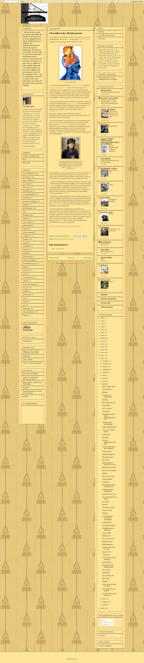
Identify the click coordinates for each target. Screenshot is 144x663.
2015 (102, 347)
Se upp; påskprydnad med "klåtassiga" (108, 447)
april (104, 384)
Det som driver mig (108, 476)
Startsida (71, 258)
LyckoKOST (26, 246)
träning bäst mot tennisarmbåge (107, 423)
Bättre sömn (105, 578)
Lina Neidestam (106, 242)
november (106, 364)
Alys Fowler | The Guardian (109, 98)
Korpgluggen (105, 227)
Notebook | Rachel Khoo (108, 299)
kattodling (105, 400)
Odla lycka (102, 39)
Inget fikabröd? (106, 562)
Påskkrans (105, 513)
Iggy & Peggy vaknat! (109, 386)
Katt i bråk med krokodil (30, 374)
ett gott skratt (27, 184)
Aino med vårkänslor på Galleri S (109, 498)
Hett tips (104, 504)
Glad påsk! (105, 437)
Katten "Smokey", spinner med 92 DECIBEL (32, 383)
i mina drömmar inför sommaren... (108, 558)
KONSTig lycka (27, 208)
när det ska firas (107, 389)
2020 (102, 332)
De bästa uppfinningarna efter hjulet (109, 442)
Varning (25, 315)
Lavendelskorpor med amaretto (108, 590)
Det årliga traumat (107, 457)
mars (104, 599)
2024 (102, 321)
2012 (102, 355)
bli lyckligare (27, 177)
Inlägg (103, 620)
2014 (102, 350)
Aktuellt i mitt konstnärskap (31, 156)
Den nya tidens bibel (113, 171)
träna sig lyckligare (28, 312)
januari (105, 605)
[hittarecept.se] (27, 341)
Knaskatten (26, 388)
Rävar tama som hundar (109, 470)
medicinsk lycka (27, 257)
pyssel (24, 274)
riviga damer (106, 555)
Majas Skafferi (105, 198)
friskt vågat (58, 239)
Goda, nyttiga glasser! (107, 251)
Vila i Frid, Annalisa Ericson (108, 431)
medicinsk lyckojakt (67, 239)
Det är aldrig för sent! (108, 403)
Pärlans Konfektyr (107, 307)
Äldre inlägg (88, 258)
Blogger (75, 659)
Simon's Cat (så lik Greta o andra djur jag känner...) (31, 378)
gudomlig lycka (27, 191)
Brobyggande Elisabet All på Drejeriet (108, 485)
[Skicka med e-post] (78, 236)
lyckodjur (25, 239)
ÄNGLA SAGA (105, 280)
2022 (102, 327)
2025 (102, 318)
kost (24, 212)
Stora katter (105, 502)
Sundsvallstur (106, 405)
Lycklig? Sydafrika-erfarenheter (32, 363)
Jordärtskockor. (113, 126)
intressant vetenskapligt (29, 201)
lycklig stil (26, 229)
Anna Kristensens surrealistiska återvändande (107, 518)
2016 (102, 344)
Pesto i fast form (107, 510)
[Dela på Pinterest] (86, 236)
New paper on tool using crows (114, 230)
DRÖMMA (104, 295)
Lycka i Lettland (27, 360)
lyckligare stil (27, 236)
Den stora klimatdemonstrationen (110, 92)
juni (104, 378)
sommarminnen (106, 522)
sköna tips (26, 288)
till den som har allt (108, 539)
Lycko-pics (102, 635)
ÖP (50, 85)
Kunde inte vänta (107, 541)
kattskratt (25, 396)
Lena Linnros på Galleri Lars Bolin (109, 585)
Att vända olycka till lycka (106, 35)
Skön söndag (106, 570)
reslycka (25, 281)
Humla (111, 185)
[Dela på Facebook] (84, 236)
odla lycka (26, 270)
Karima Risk (106, 573)
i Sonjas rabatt (106, 533)
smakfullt (25, 291)
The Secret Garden (107, 212)
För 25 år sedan (107, 408)
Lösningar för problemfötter (107, 396)
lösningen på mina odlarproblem (107, 490)
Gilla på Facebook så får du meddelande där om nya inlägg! (108, 78)
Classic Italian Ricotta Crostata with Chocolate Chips (113, 114)
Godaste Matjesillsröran (109, 427)
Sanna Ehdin (105, 249)
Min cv (25, 159)
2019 (102, 335)
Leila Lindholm (106, 159)
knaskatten (26, 205)
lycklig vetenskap (28, 232)
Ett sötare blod (105, 303)
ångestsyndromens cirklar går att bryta (108, 464)
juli (104, 375)
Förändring (105, 482)
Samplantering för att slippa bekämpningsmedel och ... (108, 416)
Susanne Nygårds (107, 479)
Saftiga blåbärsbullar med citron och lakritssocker (110, 161)
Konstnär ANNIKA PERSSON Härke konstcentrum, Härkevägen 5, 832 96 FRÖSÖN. (110, 141)
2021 (102, 330)
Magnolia (105, 581)
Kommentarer (105, 624)
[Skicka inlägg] (74, 236)
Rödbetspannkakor (107, 544)
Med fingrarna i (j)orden (109, 168)
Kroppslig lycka (27, 215)
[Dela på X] (82, 236)
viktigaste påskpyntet (108, 454)
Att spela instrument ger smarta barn (109, 594)
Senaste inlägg (54, 258)
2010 (102, 608)
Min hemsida (26, 163)
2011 (102, 358)
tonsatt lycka (26, 308)
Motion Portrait (105, 244)
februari (105, 602)
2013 (102, 353)
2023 (102, 324)
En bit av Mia (105, 183)
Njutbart (25, 267)
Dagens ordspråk (28, 180)
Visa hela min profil (29, 146)
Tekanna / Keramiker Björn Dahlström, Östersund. (113, 148)
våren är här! (106, 411)
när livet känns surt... (108, 576)
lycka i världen (27, 222)
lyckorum (25, 250)
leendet (25, 218)
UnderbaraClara (106, 90)
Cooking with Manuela (108, 109)
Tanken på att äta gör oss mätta (108, 548)
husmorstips (26, 198)
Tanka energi (106, 434)
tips (24, 305)
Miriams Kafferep (106, 257)
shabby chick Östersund (30, 284)
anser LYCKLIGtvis (29, 174)
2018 (102, 338)
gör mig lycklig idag (29, 194)
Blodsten (104, 392)
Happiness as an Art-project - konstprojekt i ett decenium (31, 352)
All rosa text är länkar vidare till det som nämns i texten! (65, 226)
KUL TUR (105, 460)
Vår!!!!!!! (111, 282)
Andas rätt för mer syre (109, 494)
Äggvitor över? (106, 552)
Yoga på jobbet (106, 451)
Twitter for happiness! (105, 646)
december (106, 361)
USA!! (102, 259)
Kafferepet (104, 265)
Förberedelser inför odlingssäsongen (108, 566)
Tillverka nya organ (108, 507)
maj (104, 381)
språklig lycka (27, 295)
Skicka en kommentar (58, 249)
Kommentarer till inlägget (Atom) (75, 263)
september (106, 370)
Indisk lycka (26, 356)
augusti (105, 372)
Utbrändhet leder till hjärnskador (108, 529)
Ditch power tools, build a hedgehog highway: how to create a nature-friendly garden (109, 101)
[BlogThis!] (80, 236)
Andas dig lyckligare (108, 525)
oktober (105, 367)
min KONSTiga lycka (29, 263)
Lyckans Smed (29, 106)
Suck (24, 298)
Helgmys (105, 473)
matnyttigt (26, 253)
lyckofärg (25, 243)
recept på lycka (27, 277)
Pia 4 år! (111, 214)
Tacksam (25, 301)
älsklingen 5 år (106, 536)
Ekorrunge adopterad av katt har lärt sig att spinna (32, 392)
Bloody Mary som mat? (109, 467)
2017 (102, 341)
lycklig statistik (27, 225)
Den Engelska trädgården (113, 200)
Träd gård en (105, 124)
